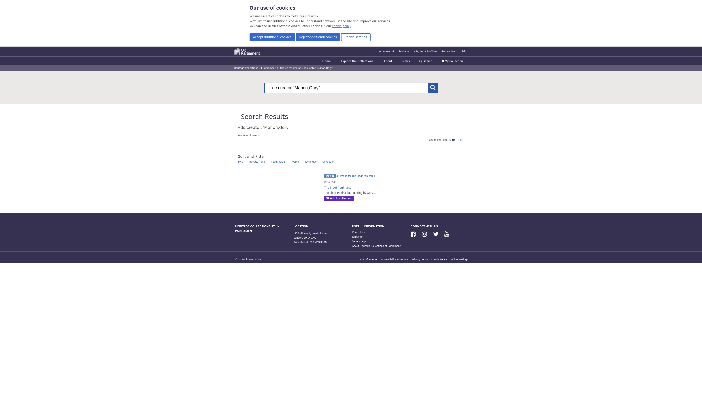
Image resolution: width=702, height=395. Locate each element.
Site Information (369, 259)
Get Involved (448, 51)
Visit (463, 51)
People (295, 161)
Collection (328, 161)
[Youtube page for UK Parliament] (446, 234)
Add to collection (341, 198)
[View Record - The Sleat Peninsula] (349, 176)
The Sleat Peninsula (338, 187)
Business (404, 51)
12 (450, 140)
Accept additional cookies (272, 37)
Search (427, 61)
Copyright (357, 236)
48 (457, 140)
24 (453, 140)
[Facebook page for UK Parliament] (414, 234)
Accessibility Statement (395, 259)
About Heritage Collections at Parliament (376, 246)
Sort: (241, 161)
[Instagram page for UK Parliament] (425, 234)
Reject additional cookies (318, 37)
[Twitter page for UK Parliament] (436, 234)
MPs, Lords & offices (425, 51)
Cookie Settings (459, 259)
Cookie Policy (439, 259)
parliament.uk (386, 51)
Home (326, 61)
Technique (311, 161)
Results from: (257, 161)
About (388, 61)
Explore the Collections (357, 61)
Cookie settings (356, 37)
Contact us (358, 232)
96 (461, 140)
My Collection (454, 61)
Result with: (278, 161)
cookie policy (341, 26)
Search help (359, 241)
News (406, 61)
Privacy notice (420, 259)
